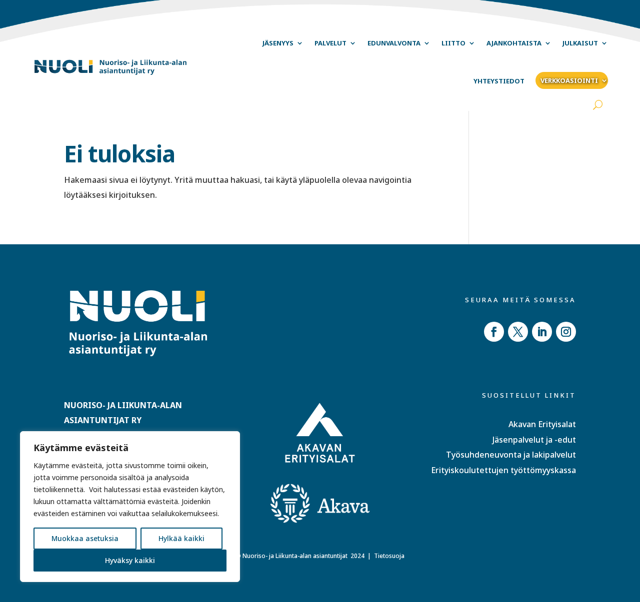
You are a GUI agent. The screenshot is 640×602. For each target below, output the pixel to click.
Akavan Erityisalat (542, 424)
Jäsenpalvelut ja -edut (534, 439)
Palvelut (330, 42)
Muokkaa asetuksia (85, 538)
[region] (130, 506)
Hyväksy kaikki (130, 560)
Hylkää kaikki (181, 538)
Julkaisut (580, 42)
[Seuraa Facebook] (494, 332)
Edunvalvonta (394, 42)
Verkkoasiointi (569, 80)
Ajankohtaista (514, 42)
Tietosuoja (389, 556)
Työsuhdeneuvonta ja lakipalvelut (511, 454)
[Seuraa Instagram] (566, 332)
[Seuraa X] (518, 332)
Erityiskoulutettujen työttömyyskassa (503, 470)
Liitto (454, 42)
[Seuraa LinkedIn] (542, 332)
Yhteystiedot (499, 80)
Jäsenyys (278, 42)
